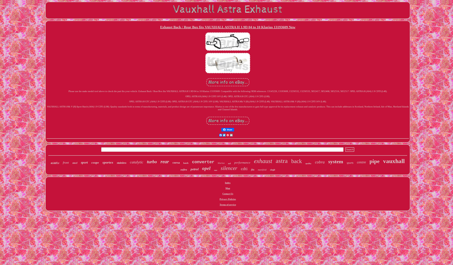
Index (228, 182)
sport (84, 162)
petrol (195, 169)
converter (203, 162)
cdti (244, 168)
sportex (107, 162)
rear (164, 161)
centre (361, 162)
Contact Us (227, 193)
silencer (229, 168)
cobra (320, 162)
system (335, 161)
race (215, 170)
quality (308, 163)
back (296, 161)
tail (229, 163)
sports (350, 162)
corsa (176, 162)
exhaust (263, 161)
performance (242, 162)
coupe (95, 162)
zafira (183, 169)
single (272, 170)
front (66, 162)
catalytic (136, 162)
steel (74, 162)
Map (227, 188)
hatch (185, 163)
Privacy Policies (228, 199)
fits (252, 169)
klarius (221, 163)
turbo (152, 161)
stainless (121, 162)
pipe (374, 161)
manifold (262, 169)
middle (55, 163)
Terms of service (228, 204)
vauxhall (394, 161)
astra (282, 160)
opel (206, 168)
